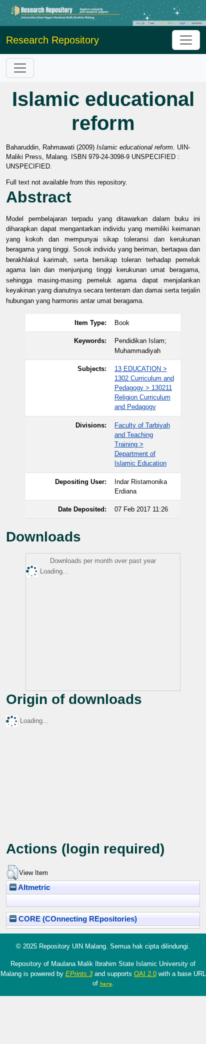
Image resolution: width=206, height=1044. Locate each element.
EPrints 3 (79, 974)
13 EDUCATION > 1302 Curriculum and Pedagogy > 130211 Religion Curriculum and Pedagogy (144, 388)
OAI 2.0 (145, 974)
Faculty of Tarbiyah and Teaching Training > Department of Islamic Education (142, 445)
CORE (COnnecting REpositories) (76, 919)
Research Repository (52, 40)
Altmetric (33, 888)
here (106, 983)
